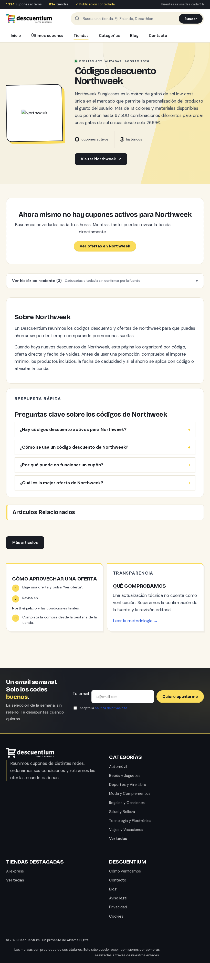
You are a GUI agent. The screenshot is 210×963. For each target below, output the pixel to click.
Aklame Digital (78, 940)
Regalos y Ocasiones (127, 802)
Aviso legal (118, 898)
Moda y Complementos (129, 793)
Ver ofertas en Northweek (105, 246)
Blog (134, 35)
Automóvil (118, 766)
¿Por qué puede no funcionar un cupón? (61, 465)
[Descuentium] (30, 756)
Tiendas (81, 35)
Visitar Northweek (101, 159)
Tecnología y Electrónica (130, 820)
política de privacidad (111, 708)
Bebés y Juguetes (124, 775)
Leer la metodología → (135, 621)
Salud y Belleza (122, 811)
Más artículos (25, 542)
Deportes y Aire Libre (127, 784)
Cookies (116, 916)
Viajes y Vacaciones (126, 829)
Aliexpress (15, 871)
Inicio (16, 35)
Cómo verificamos (125, 871)
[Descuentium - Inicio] (29, 18)
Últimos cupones (47, 35)
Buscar (190, 18)
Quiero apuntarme (180, 696)
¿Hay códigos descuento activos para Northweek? (73, 429)
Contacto (158, 35)
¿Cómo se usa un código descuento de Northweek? (73, 447)
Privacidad (118, 907)
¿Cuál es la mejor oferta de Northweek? (61, 483)
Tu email (80, 693)
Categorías (109, 35)
